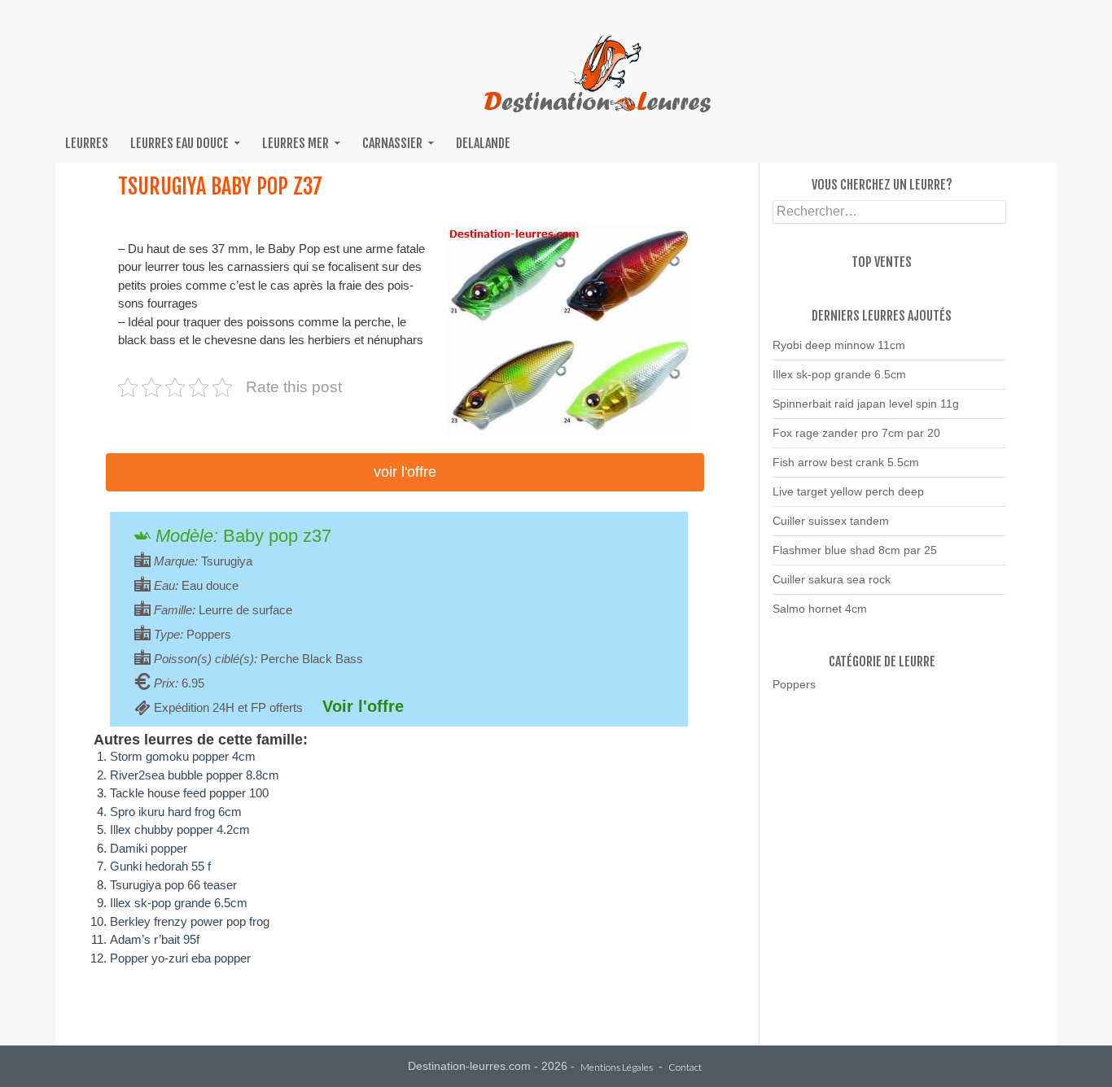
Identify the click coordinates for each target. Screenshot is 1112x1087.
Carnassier (392, 143)
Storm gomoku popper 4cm (183, 756)
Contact (685, 1068)
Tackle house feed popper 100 (189, 793)
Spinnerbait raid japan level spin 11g (866, 403)
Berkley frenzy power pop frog (189, 921)
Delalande (483, 143)
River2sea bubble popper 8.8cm (194, 775)
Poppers (794, 684)
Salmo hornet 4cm (820, 608)
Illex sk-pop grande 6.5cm (178, 903)
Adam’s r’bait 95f (154, 939)
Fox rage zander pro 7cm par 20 (856, 432)
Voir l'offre (405, 472)
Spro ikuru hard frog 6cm (176, 812)
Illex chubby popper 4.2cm (180, 829)
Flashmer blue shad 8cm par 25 (855, 550)
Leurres (86, 143)
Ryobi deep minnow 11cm (839, 344)
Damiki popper (148, 848)
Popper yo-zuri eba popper (180, 958)
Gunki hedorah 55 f (160, 866)
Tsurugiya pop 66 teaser (173, 885)
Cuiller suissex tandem (831, 520)
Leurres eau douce (179, 143)
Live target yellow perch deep (848, 491)
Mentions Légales (616, 1068)
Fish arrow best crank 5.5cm (846, 462)
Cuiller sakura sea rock (832, 579)
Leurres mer (295, 143)
